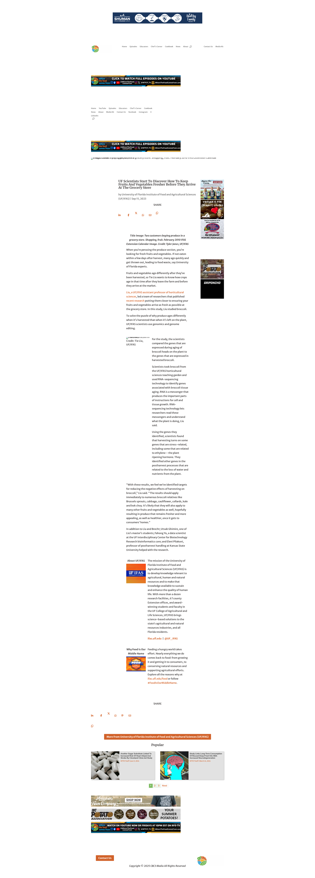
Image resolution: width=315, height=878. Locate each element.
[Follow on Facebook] (206, 54)
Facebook (132, 112)
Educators (144, 47)
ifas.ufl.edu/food (157, 678)
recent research (135, 300)
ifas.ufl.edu (155, 638)
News (178, 47)
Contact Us (208, 47)
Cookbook (169, 47)
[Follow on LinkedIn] (220, 54)
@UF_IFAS (171, 638)
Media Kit (219, 47)
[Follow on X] (216, 54)
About (185, 47)
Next (164, 785)
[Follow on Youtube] (214, 59)
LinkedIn (94, 116)
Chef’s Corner (156, 47)
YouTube (102, 108)
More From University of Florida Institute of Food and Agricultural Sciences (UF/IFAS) (158, 736)
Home (124, 47)
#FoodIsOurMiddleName (162, 682)
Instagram (143, 112)
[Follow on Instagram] (211, 54)
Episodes (133, 47)
